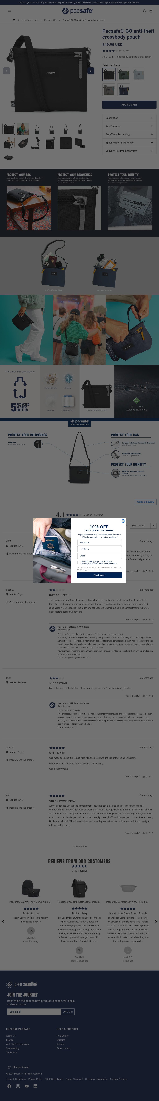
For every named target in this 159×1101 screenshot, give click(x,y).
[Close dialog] (123, 521)
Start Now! (99, 575)
